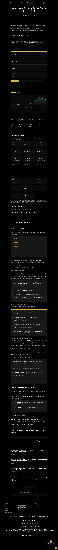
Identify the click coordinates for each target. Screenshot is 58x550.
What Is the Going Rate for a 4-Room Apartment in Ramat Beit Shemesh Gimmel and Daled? (27, 450)
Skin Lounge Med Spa (32, 535)
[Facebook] (23, 520)
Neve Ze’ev (15, 246)
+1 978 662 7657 (13, 516)
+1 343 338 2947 (21, 516)
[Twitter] (27, 520)
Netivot (16, 212)
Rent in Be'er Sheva (24, 80)
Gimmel (15, 238)
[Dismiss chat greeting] (56, 542)
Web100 (27, 535)
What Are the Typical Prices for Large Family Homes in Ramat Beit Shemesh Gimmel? (28, 469)
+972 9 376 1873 (35, 516)
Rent (27, 2)
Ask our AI (39, 80)
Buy (21, 2)
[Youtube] (34, 520)
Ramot (14, 250)
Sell (33, 2)
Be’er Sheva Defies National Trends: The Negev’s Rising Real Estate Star (28, 441)
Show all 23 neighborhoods (16, 167)
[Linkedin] (29, 520)
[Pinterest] (32, 520)
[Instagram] (25, 520)
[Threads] (30, 520)
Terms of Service (40, 529)
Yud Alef (15, 254)
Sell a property (32, 80)
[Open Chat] (56, 548)
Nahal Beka (15, 242)
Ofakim (26, 212)
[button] (29, 487)
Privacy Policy (33, 529)
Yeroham (34, 212)
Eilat (12, 212)
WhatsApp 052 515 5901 (44, 516)
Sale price (13, 92)
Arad (30, 212)
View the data (15, 111)
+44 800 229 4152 (28, 516)
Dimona (21, 212)
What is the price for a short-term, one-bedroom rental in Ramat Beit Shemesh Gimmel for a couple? (29, 460)
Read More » (12, 454)
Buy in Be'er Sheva (15, 80)
